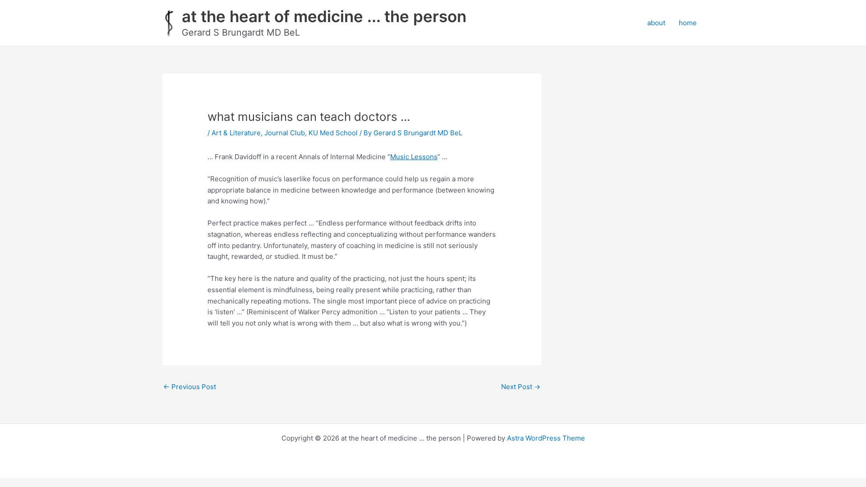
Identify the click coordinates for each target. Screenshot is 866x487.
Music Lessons (414, 156)
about (656, 22)
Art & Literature (236, 133)
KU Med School (333, 133)
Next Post (520, 386)
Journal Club (284, 133)
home (688, 22)
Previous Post (189, 386)
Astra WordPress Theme (546, 438)
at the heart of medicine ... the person (324, 16)
